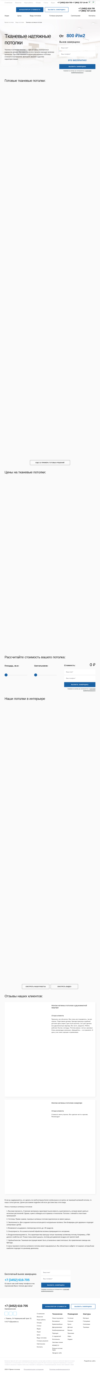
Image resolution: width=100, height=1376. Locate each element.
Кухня (69, 1324)
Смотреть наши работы (36, 986)
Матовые (86, 1318)
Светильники (75, 16)
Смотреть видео (64, 986)
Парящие (55, 1333)
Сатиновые (86, 1324)
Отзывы (38, 2)
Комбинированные (58, 1330)
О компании (8, 2)
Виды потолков (35, 16)
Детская (70, 1327)
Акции (7, 16)
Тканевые (86, 1327)
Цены (19, 16)
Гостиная (70, 1318)
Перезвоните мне (10, 1308)
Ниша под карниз (57, 1318)
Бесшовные (56, 1321)
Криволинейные (57, 1324)
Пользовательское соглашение (34, 1369)
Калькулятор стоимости (29, 9)
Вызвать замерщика (56, 9)
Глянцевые (86, 1321)
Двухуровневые (57, 1327)
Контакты (92, 16)
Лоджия (70, 1339)
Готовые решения (55, 16)
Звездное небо (57, 1353)
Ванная (70, 1330)
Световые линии (57, 1342)
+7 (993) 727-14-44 (80, 3)
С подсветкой (56, 1336)
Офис (69, 1336)
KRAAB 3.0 (55, 1345)
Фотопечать (56, 1339)
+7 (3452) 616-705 (65, 3)
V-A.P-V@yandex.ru (12, 1322)
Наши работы (28, 2)
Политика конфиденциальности (59, 1369)
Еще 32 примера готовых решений (50, 462)
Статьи (46, 2)
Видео (53, 2)
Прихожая (71, 1333)
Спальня (70, 1321)
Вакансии (18, 2)
